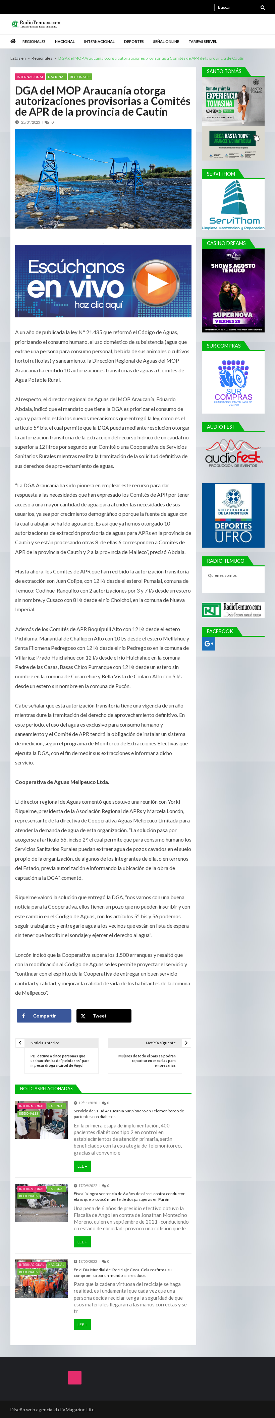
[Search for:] (241, 7)
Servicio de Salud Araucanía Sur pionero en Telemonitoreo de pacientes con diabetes (129, 1113)
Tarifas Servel (202, 41)
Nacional (65, 41)
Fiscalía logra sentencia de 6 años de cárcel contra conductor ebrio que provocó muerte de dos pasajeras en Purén (129, 1196)
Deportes (134, 41)
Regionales (34, 41)
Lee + (82, 1166)
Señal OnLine (166, 41)
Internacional (99, 41)
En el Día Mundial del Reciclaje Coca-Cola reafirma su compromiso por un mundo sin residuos (123, 1272)
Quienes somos (222, 575)
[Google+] (208, 644)
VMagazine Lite (78, 1409)
